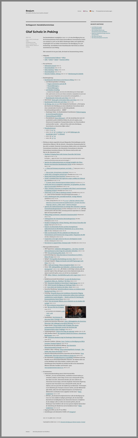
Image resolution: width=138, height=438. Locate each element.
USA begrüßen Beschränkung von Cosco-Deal (62, 259)
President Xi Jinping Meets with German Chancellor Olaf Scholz (63, 154)
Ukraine (35, 45)
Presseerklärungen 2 (53, 86)
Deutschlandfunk (49, 67)
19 (55, 138)
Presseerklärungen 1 (53, 88)
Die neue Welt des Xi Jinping (56, 307)
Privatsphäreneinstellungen (104, 11)
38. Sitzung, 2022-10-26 (52, 104)
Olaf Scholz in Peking (42, 31)
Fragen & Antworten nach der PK (56, 84)
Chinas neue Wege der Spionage (65, 331)
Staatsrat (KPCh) (64, 59)
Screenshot (66, 200)
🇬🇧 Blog (85, 11)
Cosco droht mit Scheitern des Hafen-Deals (59, 287)
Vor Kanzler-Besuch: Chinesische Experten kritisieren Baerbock (60, 182)
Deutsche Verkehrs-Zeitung (53, 73)
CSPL (46, 59)
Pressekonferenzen (50, 128)
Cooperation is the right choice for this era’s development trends (63, 238)
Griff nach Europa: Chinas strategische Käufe (61, 265)
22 (52, 138)
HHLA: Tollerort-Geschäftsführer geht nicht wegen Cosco (64, 275)
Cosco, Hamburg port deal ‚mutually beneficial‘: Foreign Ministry (63, 196)
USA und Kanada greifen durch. (56, 253)
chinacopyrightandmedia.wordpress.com (54, 367)
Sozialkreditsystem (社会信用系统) (63, 357)
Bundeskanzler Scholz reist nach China (56, 102)
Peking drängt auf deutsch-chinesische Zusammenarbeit (61, 214)
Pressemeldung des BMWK (53, 116)
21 (66, 132)
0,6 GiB (63, 311)
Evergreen (72, 412)
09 (55, 136)
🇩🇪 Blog (92, 11)
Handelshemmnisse (30, 42)
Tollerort (31, 45)
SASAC (56, 59)
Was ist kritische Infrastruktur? (56, 305)
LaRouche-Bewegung (71, 204)
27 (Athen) (59, 132)
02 (54, 130)
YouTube (48, 315)
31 (52, 132)
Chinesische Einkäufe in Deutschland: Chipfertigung (62, 283)
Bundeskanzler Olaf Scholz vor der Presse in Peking (59, 79)
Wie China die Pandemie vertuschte (100, 37)
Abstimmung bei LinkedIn (75, 73)
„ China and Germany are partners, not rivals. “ (59, 168)
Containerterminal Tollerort (53, 57)
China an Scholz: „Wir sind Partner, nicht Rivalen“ (57, 172)
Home (79, 11)
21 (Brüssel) (61, 134)
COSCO (51, 59)
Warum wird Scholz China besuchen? (55, 176)
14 (52, 136)
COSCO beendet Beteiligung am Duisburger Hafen (62, 285)
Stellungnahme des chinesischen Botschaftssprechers (60, 218)
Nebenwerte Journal (50, 65)
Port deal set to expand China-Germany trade (58, 243)
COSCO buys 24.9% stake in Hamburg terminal (58, 192)
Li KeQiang (31, 43)
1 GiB (48, 313)
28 (54, 132)
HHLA (63, 57)
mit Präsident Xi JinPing (53, 90)
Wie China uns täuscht (97, 36)
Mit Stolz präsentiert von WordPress (41, 431)
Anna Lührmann (60, 118)
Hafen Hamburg (49, 69)
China (27, 39)
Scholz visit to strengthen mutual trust (56, 174)
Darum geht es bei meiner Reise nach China (64, 100)
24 (64, 132)
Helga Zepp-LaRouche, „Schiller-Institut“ (56, 204)
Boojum (30, 11)
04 (52, 130)
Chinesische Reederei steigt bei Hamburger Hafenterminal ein (65, 337)
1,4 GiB (51, 313)
